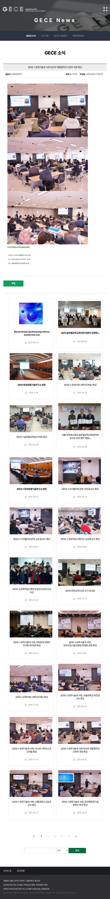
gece (27, 9)
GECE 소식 (31, 35)
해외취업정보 (78, 35)
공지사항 (45, 35)
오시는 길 (7, 870)
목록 (13, 283)
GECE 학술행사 (60, 35)
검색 (77, 850)
